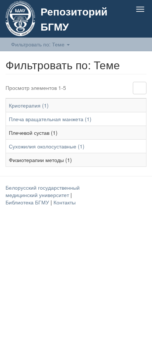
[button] (126, 26)
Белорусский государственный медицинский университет (43, 191)
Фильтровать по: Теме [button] (38, 44)
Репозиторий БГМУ (74, 19)
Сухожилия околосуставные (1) (46, 146)
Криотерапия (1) (29, 105)
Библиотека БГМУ (28, 202)
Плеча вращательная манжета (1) (50, 119)
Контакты (64, 202)
